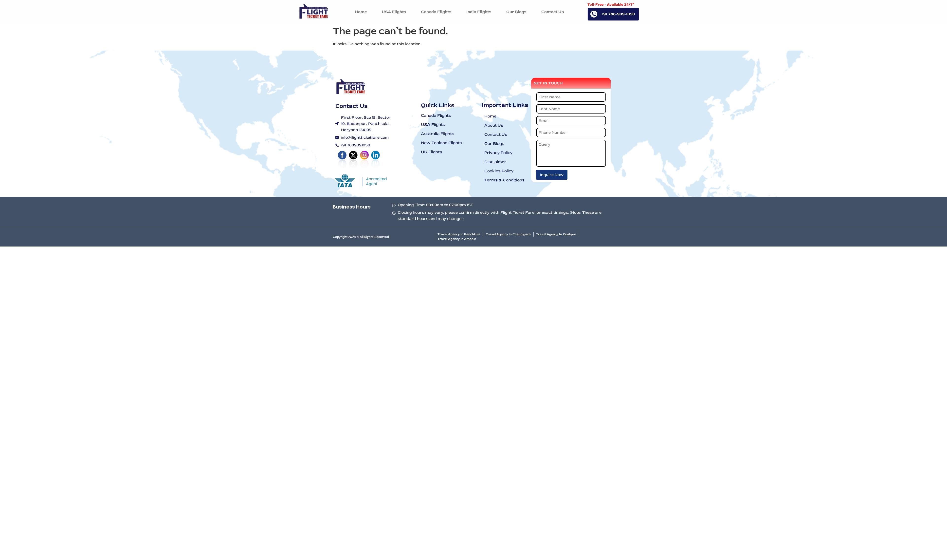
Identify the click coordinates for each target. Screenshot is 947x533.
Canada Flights (436, 115)
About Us (493, 125)
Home (490, 116)
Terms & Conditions (504, 180)
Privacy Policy (498, 152)
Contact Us (495, 134)
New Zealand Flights (441, 142)
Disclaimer (495, 161)
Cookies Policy (498, 170)
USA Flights (433, 124)
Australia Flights (437, 133)
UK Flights (431, 151)
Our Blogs (494, 143)
